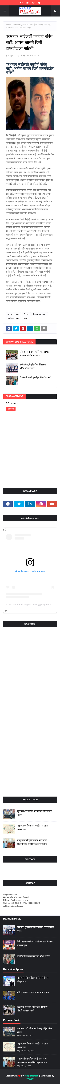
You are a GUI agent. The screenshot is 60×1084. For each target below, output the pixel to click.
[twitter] (27, 2)
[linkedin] (30, 504)
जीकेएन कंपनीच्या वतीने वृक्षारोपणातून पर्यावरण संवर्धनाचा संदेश (35, 353)
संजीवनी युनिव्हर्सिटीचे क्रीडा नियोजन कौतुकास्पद (32, 979)
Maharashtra (13, 318)
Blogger (30, 1078)
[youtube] (52, 504)
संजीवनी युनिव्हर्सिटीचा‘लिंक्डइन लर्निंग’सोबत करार (33, 366)
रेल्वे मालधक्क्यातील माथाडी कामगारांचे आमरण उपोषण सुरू (36, 943)
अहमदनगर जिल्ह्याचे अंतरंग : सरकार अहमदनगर (32, 827)
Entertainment (39, 314)
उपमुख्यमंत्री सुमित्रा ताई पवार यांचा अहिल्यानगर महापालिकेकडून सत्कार (32, 842)
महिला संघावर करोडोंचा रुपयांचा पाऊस (33, 992)
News (26, 318)
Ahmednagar (18, 24)
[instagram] (33, 2)
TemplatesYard (31, 1075)
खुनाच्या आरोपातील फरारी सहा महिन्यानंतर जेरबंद (34, 813)
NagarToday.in (15, 55)
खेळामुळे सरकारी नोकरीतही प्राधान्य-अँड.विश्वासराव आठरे (32, 1009)
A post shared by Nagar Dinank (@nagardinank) (30, 604)
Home (8, 24)
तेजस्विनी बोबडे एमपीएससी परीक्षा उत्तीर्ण (36, 377)
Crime (26, 314)
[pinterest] (38, 2)
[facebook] (21, 2)
